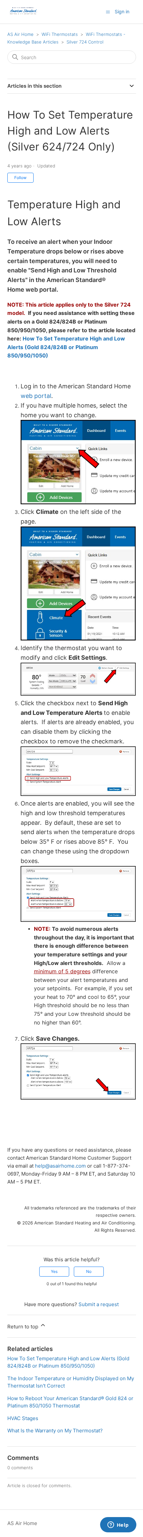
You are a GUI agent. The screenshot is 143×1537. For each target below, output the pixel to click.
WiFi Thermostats (60, 34)
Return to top (23, 1326)
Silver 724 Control (85, 42)
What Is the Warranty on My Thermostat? (55, 1430)
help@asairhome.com (60, 1166)
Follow (20, 177)
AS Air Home (20, 34)
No (88, 1271)
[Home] (23, 15)
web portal (36, 395)
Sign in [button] (122, 11)
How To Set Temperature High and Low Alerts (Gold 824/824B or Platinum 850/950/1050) (66, 347)
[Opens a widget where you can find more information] (118, 1525)
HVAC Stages (22, 1418)
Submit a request (98, 1304)
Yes (54, 1271)
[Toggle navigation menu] (108, 11)
